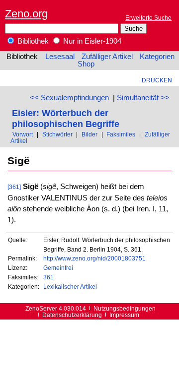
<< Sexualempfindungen (69, 98)
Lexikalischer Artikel (70, 286)
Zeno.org (26, 13)
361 (48, 277)
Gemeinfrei (58, 267)
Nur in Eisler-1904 (91, 41)
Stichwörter (57, 134)
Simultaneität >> (143, 98)
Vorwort (22, 134)
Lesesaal (60, 57)
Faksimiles (120, 134)
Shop (86, 64)
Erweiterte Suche (148, 17)
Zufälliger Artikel (107, 57)
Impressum (124, 315)
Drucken (157, 80)
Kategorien (157, 57)
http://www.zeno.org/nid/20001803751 (94, 258)
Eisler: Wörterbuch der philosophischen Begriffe (65, 118)
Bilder (89, 134)
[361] (14, 187)
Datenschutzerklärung (72, 315)
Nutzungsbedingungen (124, 308)
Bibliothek (32, 41)
